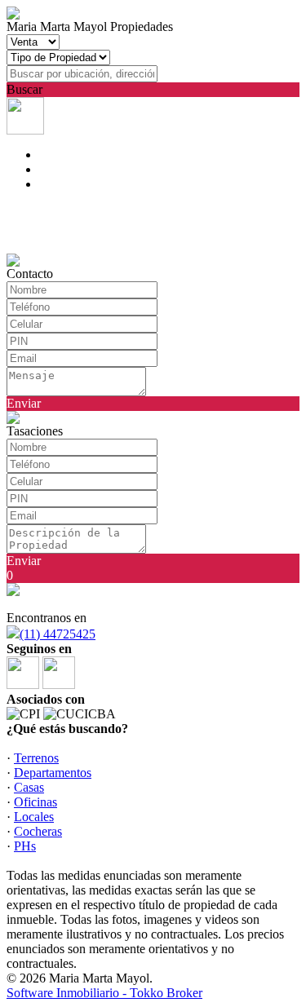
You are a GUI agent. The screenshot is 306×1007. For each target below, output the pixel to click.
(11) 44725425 (57, 634)
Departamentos (52, 773)
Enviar (24, 403)
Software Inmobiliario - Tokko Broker (104, 993)
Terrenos (36, 758)
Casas (29, 787)
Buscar (24, 89)
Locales (34, 817)
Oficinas (35, 802)
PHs (25, 846)
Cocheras (38, 831)
